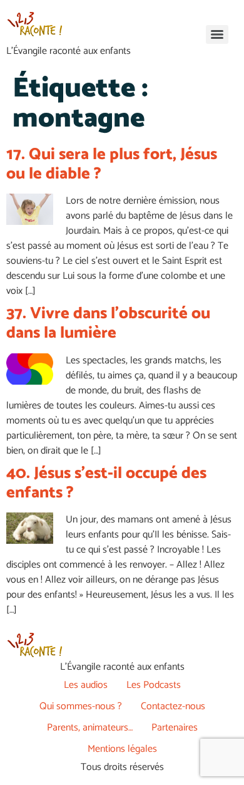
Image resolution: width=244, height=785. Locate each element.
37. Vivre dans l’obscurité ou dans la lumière (108, 323)
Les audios (86, 685)
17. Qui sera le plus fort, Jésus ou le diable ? (111, 164)
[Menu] (217, 34)
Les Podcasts (153, 685)
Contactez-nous (173, 706)
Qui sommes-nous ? (80, 706)
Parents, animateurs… (90, 727)
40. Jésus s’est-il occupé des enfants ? (106, 483)
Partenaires (174, 727)
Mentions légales (122, 749)
